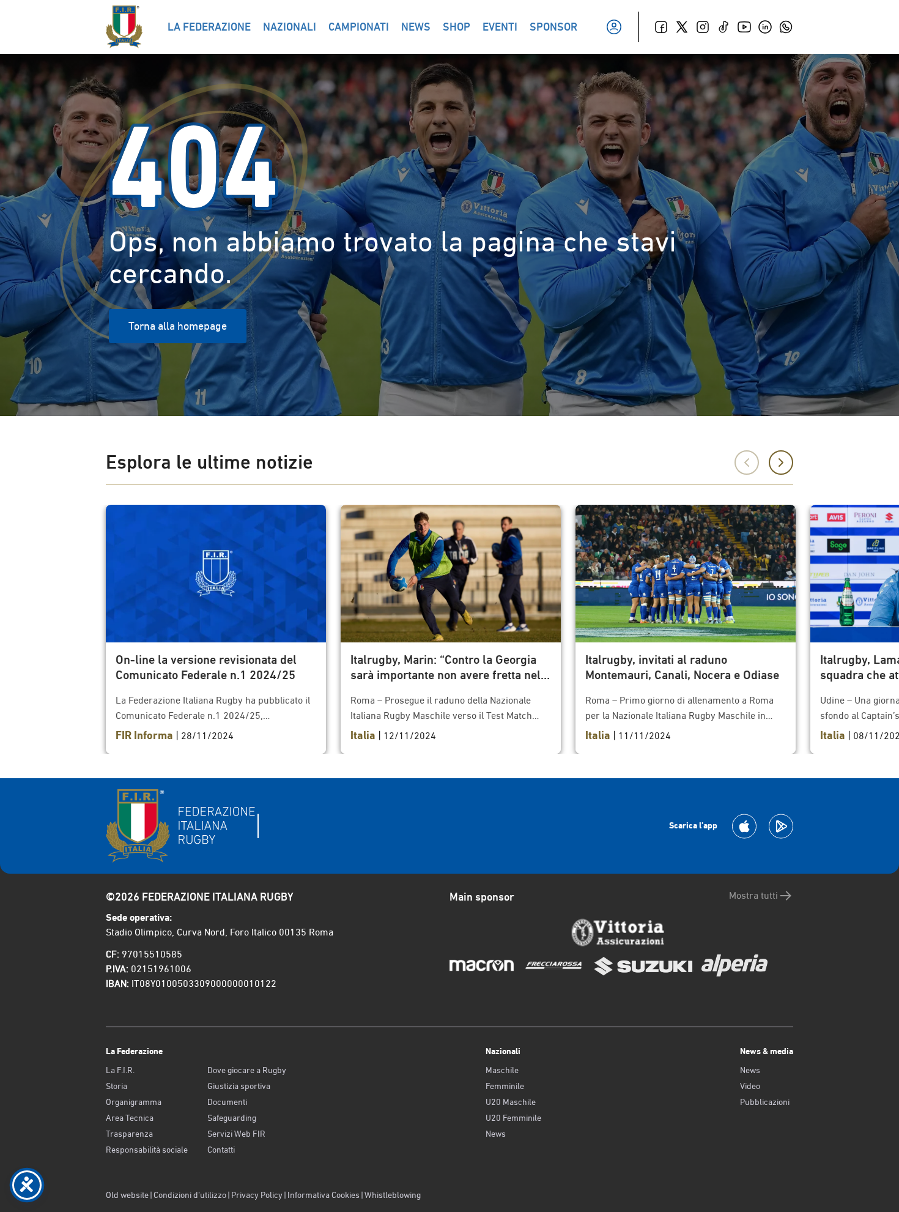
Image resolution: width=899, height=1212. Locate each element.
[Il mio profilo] (614, 27)
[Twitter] (682, 27)
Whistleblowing (392, 1195)
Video (750, 1086)
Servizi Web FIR (236, 1134)
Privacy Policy (257, 1195)
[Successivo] (781, 462)
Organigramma (133, 1102)
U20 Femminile (513, 1118)
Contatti (221, 1149)
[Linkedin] (765, 27)
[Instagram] (702, 27)
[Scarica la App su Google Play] (781, 826)
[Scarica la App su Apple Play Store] (744, 826)
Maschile (502, 1070)
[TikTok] (723, 27)
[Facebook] (661, 27)
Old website (127, 1195)
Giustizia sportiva (238, 1086)
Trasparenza (129, 1134)
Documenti (227, 1102)
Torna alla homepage (177, 325)
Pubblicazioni (765, 1102)
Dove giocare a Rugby (246, 1070)
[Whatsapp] (786, 27)
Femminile (505, 1086)
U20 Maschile (511, 1102)
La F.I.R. (120, 1070)
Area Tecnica (130, 1118)
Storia (116, 1086)
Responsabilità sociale (147, 1149)
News (496, 1134)
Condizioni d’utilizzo (190, 1195)
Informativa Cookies (323, 1195)
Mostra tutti (753, 895)
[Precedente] (746, 462)
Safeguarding (231, 1118)
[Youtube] (744, 27)
